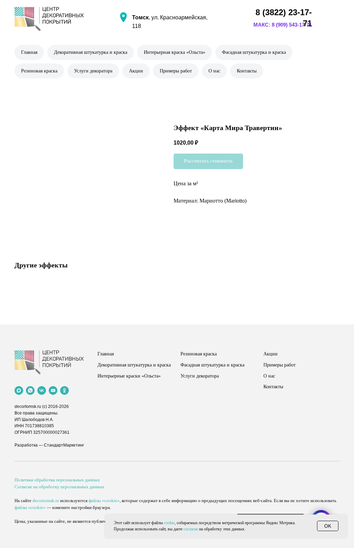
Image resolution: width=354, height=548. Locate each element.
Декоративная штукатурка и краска (90, 52)
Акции (136, 71)
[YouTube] (53, 390)
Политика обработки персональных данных (57, 479)
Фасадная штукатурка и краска (254, 52)
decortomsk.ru (28, 406)
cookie (169, 522)
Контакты (247, 71)
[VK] (41, 390)
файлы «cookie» (104, 500)
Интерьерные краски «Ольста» (129, 376)
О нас (214, 71)
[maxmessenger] (19, 390)
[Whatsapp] (30, 390)
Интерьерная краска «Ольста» (174, 52)
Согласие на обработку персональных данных (59, 486)
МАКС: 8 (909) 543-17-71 (282, 25)
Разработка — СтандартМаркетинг (49, 445)
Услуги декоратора (93, 71)
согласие (191, 529)
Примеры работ (176, 71)
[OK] (64, 390)
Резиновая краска (39, 71)
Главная (29, 52)
